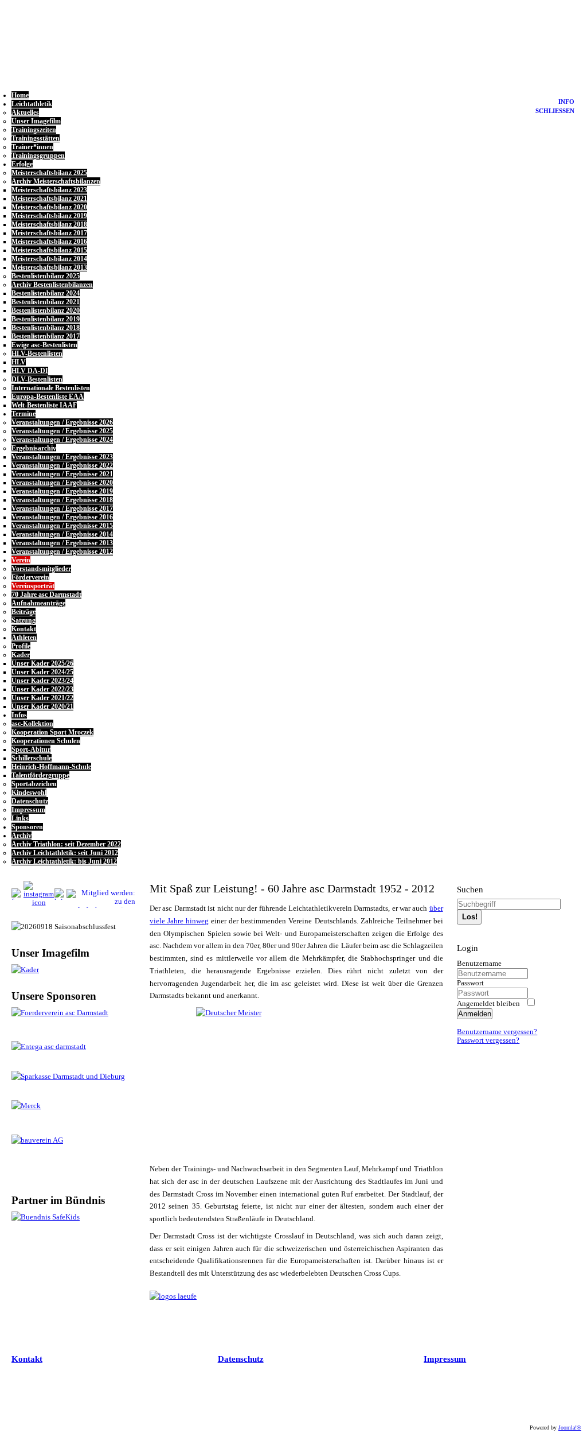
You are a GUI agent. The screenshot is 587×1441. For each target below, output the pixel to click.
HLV (18, 362)
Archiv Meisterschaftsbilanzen (55, 181)
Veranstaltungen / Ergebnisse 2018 (62, 500)
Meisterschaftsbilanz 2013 (49, 267)
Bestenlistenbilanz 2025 (45, 276)
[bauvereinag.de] (37, 1140)
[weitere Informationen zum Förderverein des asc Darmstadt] (70, 1013)
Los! (470, 916)
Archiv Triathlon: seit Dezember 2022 (66, 844)
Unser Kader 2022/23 (42, 689)
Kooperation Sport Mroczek (52, 732)
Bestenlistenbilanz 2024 (45, 293)
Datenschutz (29, 801)
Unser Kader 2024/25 (42, 672)
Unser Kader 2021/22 (42, 698)
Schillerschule (31, 758)
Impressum (28, 810)
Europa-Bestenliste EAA (47, 397)
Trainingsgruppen (38, 156)
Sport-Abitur (30, 749)
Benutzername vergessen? (497, 1032)
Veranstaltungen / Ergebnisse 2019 (62, 491)
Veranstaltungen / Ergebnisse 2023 (62, 457)
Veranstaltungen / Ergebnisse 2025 (62, 431)
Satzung (23, 620)
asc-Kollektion (32, 724)
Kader (20, 655)
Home (20, 95)
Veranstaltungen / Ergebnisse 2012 (62, 551)
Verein (20, 560)
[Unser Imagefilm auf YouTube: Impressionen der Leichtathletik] (25, 970)
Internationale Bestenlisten (50, 388)
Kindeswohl (28, 793)
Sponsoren (27, 827)
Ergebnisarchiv (33, 448)
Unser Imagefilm (36, 121)
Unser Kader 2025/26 (42, 663)
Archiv (21, 836)
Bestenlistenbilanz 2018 (45, 328)
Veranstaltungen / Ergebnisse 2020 (62, 483)
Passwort (470, 983)
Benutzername (479, 964)
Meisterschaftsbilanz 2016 (49, 242)
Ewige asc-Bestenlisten (44, 345)
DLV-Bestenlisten (36, 379)
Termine (23, 414)
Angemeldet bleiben (488, 1004)
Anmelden (474, 1013)
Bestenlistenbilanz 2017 (45, 336)
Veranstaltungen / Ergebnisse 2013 (62, 543)
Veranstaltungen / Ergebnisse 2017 (62, 508)
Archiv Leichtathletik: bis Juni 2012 (64, 861)
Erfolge (22, 164)
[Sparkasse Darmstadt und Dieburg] (68, 1077)
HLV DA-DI (29, 371)
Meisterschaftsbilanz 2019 (49, 216)
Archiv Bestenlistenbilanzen (52, 285)
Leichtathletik (31, 104)
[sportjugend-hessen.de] (70, 1217)
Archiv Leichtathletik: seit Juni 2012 (64, 853)
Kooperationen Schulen (45, 741)
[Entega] (48, 1047)
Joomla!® (569, 1427)
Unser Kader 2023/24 (42, 681)
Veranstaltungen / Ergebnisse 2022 (62, 465)
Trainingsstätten (35, 138)
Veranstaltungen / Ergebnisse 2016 (62, 517)
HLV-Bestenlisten (36, 353)
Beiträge (23, 612)
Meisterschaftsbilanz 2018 (49, 224)
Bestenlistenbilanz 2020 (45, 310)
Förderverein (30, 577)
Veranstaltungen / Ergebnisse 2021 (62, 474)
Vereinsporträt (32, 586)
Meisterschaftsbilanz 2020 (49, 207)
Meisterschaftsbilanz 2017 (49, 233)
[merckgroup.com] (26, 1106)
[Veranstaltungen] (173, 1296)
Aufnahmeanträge (38, 603)
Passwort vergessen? (488, 1040)
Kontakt (23, 629)
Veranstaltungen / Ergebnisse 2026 (62, 422)
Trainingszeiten (33, 130)
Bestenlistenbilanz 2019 (45, 319)
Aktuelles (25, 112)
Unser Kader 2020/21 (42, 706)
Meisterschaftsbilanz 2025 (49, 173)
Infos (19, 715)
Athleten (24, 638)
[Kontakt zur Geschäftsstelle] (39, 903)
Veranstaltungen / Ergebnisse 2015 (62, 526)
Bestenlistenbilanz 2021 (45, 302)
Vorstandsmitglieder (41, 569)
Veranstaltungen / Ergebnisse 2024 (62, 440)
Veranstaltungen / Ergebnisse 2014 (62, 534)
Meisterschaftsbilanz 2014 (49, 259)
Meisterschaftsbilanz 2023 (49, 190)
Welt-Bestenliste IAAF (44, 405)
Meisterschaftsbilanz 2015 (49, 250)
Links (20, 818)
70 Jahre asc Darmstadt (46, 595)
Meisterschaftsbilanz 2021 (49, 199)
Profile (20, 646)
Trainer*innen (32, 147)
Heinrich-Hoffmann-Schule (51, 767)
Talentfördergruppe (40, 775)
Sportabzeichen (34, 784)
